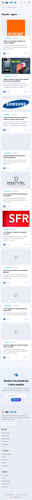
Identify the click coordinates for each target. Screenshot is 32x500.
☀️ (25, 2)
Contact (4, 478)
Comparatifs (5, 444)
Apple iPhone (5, 435)
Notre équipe (5, 475)
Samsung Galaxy (6, 438)
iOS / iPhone (5, 460)
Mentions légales (6, 481)
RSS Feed (4, 486)
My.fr (10, 2)
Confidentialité (5, 484)
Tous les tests (5, 432)
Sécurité (4, 462)
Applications (5, 465)
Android (4, 457)
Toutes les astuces (7, 454)
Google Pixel (5, 441)
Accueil (3, 7)
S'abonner (16, 399)
